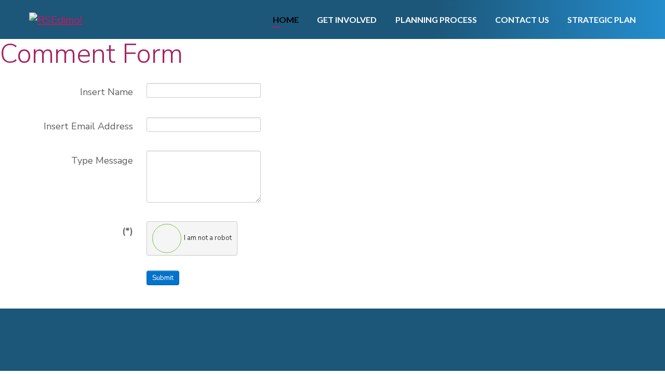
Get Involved (347, 19)
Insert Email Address (88, 126)
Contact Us (522, 19)
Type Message (102, 160)
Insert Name (106, 92)
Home (286, 19)
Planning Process (436, 19)
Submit (163, 278)
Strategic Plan (601, 19)
